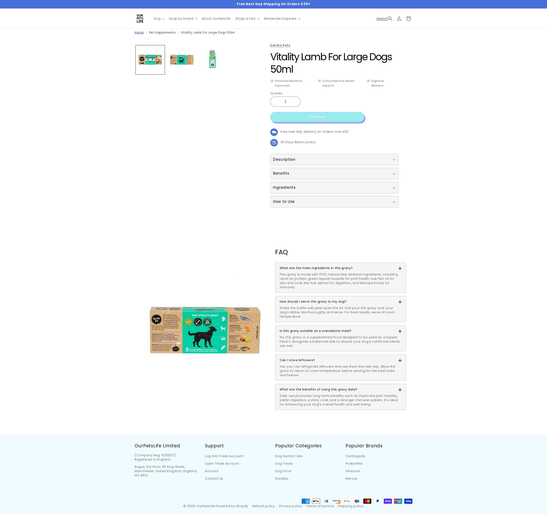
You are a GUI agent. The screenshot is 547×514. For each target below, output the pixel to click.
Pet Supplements (162, 33)
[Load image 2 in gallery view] (181, 59)
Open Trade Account (222, 463)
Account (212, 471)
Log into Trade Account (224, 456)
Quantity (276, 93)
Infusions (353, 471)
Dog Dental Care (289, 456)
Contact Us (214, 478)
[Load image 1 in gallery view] (150, 59)
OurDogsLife (355, 456)
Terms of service (320, 506)
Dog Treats (284, 463)
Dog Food (283, 471)
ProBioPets (354, 463)
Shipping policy (351, 506)
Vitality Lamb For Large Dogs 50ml (208, 33)
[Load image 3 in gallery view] (212, 59)
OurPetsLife (206, 506)
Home (139, 33)
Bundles (281, 478)
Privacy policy (290, 506)
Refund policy (264, 506)
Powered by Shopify (232, 506)
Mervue (351, 478)
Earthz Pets (280, 45)
